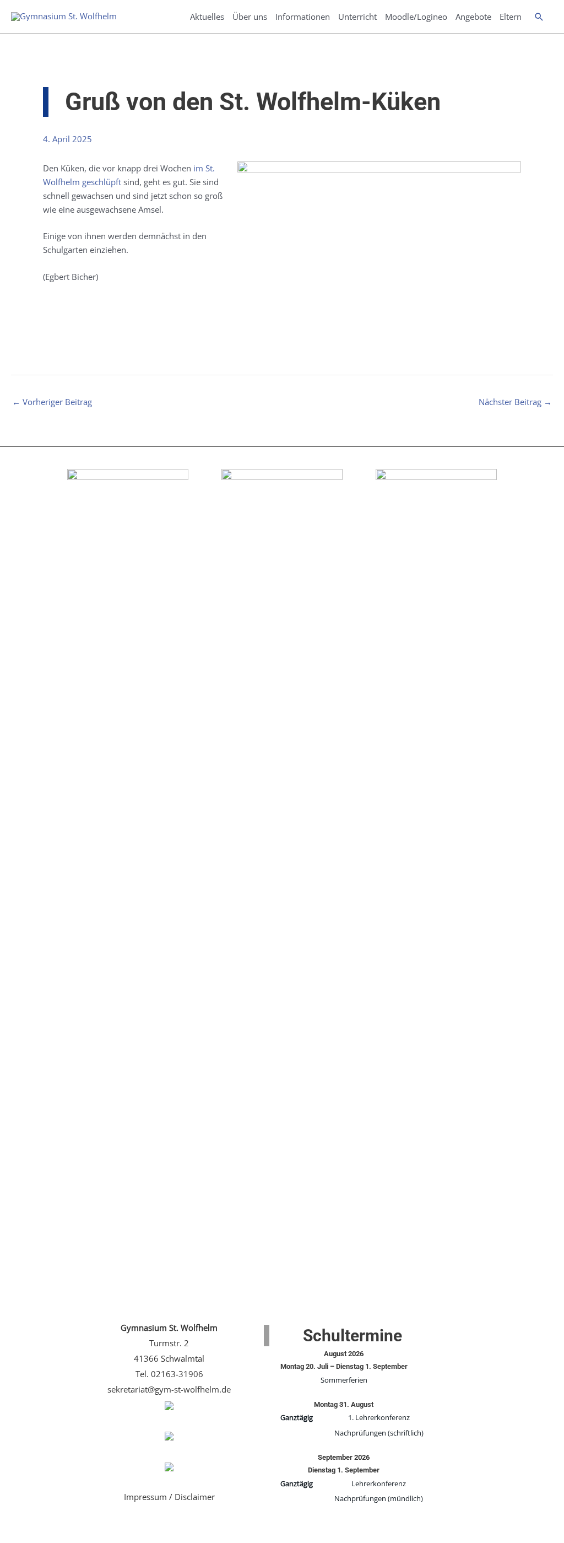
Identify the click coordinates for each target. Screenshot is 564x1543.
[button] (539, 17)
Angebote (473, 16)
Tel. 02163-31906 (169, 1373)
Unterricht (357, 16)
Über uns (249, 16)
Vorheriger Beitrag (52, 401)
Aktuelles (207, 16)
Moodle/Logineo (416, 16)
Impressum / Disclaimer (169, 1496)
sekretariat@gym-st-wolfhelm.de (169, 1389)
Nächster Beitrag (515, 401)
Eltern (511, 16)
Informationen (302, 16)
